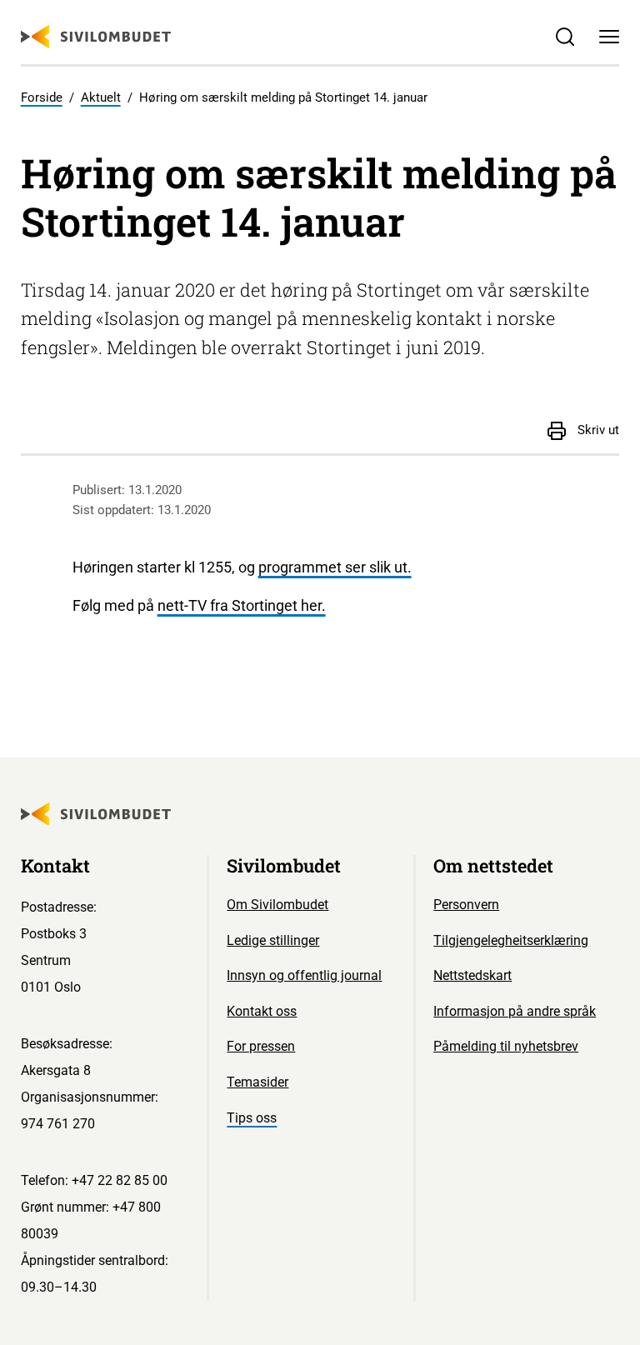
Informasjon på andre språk (514, 1011)
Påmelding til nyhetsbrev (505, 1046)
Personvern (466, 904)
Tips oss (252, 1118)
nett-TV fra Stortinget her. (242, 605)
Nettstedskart (472, 975)
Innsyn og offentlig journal (304, 975)
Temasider (257, 1082)
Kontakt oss (262, 1011)
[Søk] (565, 37)
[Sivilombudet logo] (96, 36)
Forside (41, 97)
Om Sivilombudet (277, 904)
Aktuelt (101, 97)
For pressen (261, 1046)
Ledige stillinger (273, 940)
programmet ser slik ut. (335, 567)
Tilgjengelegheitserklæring (510, 940)
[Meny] (609, 37)
